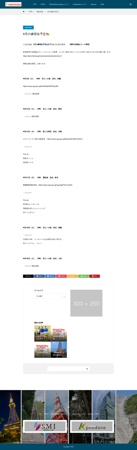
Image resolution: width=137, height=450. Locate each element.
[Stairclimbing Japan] (13, 4)
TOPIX (43, 4)
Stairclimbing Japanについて (59, 4)
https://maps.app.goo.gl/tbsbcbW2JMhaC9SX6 (64, 139)
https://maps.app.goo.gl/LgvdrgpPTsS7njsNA (55, 185)
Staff (102, 4)
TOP (34, 4)
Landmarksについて (79, 4)
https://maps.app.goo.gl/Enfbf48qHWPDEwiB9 (40, 86)
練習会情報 (28, 27)
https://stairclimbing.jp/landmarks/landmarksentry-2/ (42, 56)
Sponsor (93, 4)
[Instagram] (131, 4)
